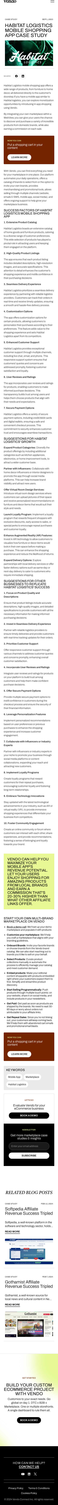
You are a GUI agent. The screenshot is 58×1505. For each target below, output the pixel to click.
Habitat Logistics (17, 1084)
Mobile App (14, 1077)
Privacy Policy (15, 1488)
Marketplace (32, 1077)
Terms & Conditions (39, 1488)
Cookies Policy (29, 1493)
